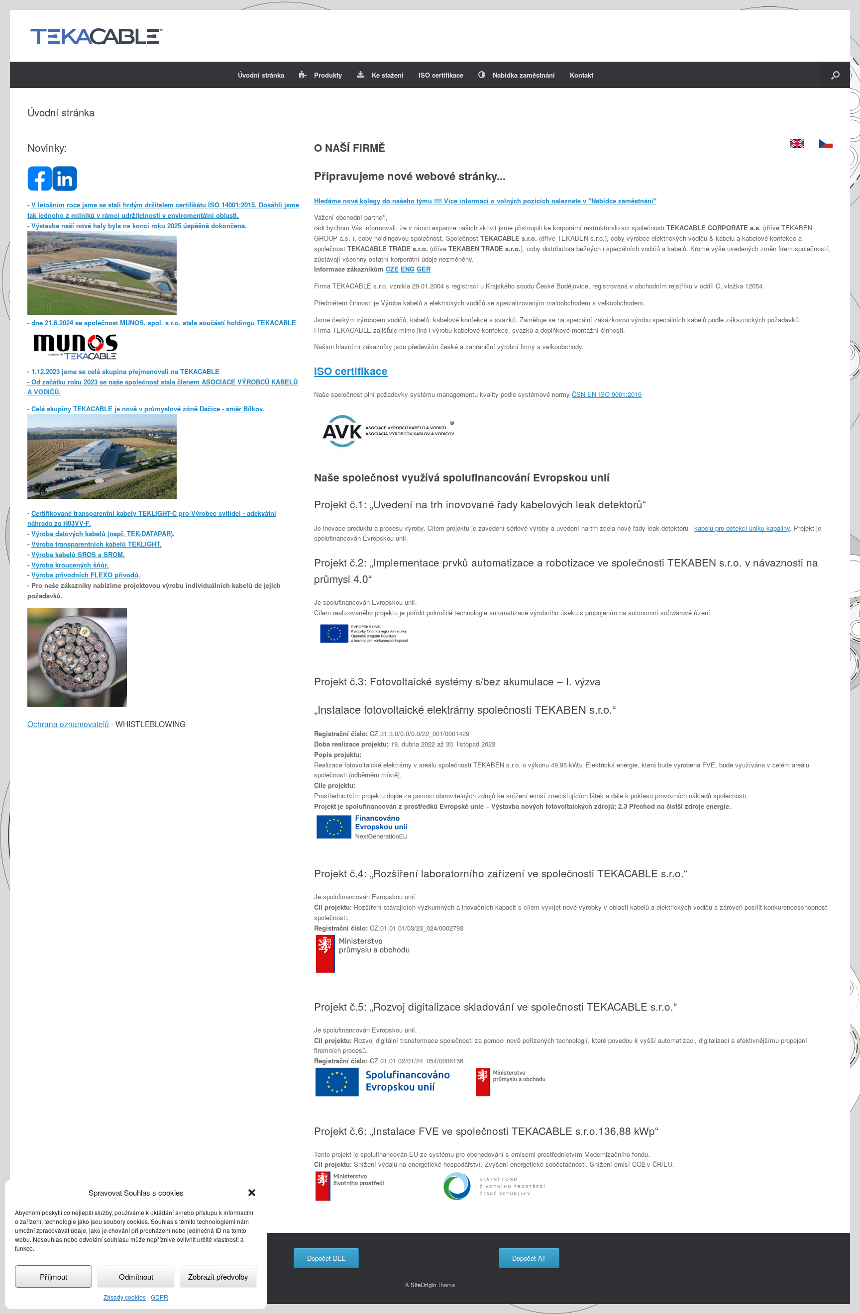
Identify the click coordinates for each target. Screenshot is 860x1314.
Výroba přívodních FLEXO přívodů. (85, 574)
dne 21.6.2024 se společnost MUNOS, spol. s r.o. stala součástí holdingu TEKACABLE (163, 322)
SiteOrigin (423, 1285)
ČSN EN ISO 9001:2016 (607, 394)
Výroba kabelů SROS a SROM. (78, 554)
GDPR (159, 1297)
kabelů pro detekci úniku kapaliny (742, 528)
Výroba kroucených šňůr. (69, 564)
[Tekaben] (96, 36)
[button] (252, 1193)
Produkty (328, 75)
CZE (392, 269)
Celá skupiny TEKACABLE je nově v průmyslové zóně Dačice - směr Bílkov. (147, 408)
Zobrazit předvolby (218, 1276)
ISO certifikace (441, 75)
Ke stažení (388, 75)
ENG (408, 269)
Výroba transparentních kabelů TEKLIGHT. (96, 544)
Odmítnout (136, 1276)
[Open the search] (835, 75)
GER (423, 269)
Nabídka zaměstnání (524, 75)
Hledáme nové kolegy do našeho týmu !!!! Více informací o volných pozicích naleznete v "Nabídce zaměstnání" (485, 200)
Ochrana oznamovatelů (68, 723)
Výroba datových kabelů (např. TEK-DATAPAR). (103, 533)
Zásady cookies (125, 1297)
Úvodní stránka (261, 75)
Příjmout (53, 1276)
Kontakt (581, 75)
